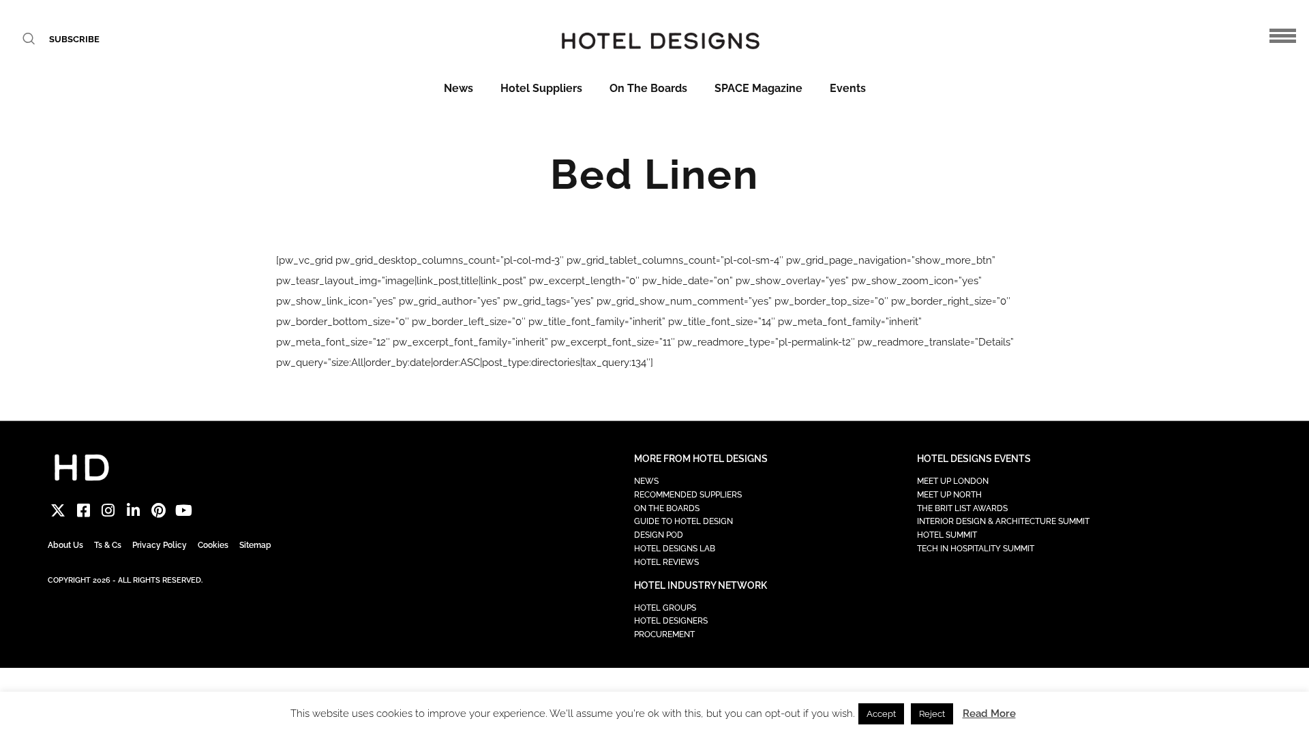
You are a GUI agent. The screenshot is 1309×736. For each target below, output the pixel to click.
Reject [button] (932, 714)
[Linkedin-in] (133, 510)
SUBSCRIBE (74, 39)
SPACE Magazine (758, 88)
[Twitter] (58, 510)
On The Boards (648, 88)
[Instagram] (108, 510)
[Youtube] (183, 510)
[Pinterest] (158, 510)
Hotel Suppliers (541, 88)
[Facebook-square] (83, 510)
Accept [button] (881, 714)
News (458, 88)
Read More (989, 713)
